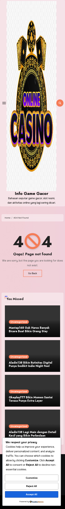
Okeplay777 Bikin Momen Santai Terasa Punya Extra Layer (31, 399)
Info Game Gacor (31, 193)
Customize (32, 477)
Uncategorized (18, 321)
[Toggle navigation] (4, 103)
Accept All (31, 494)
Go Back (32, 273)
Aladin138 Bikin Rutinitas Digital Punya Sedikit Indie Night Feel (30, 364)
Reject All (31, 486)
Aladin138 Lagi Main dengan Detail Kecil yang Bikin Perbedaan (32, 434)
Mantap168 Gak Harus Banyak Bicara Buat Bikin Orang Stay (29, 329)
